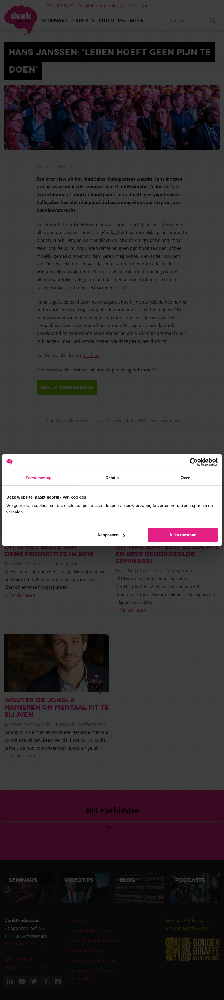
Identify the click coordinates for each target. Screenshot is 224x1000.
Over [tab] (185, 477)
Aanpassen (108, 535)
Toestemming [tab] (39, 477)
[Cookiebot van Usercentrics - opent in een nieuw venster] (194, 462)
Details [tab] (112, 477)
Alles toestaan (182, 535)
